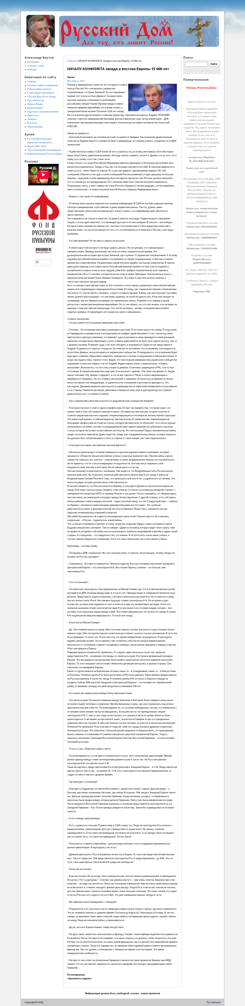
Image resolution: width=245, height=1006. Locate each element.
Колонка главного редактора (42, 85)
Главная (71, 61)
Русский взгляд (35, 100)
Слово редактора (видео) (40, 92)
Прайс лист (33, 115)
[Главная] (40, 46)
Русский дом (213, 1002)
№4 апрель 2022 (76, 81)
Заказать (32, 119)
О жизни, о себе (35, 65)
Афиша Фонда (35, 104)
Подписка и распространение (43, 111)
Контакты (32, 123)
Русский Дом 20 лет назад (41, 96)
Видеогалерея (35, 108)
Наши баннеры (35, 126)
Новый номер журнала (39, 89)
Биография (33, 62)
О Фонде (32, 69)
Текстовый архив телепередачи (44, 150)
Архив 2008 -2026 (36, 146)
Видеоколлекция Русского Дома (44, 153)
